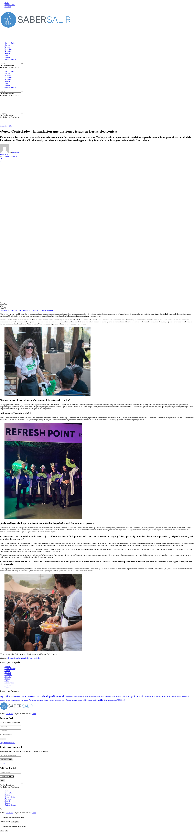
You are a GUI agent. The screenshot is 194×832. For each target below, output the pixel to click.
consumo (90, 696)
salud (46, 700)
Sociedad (7, 57)
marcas (179, 696)
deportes (100, 696)
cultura (95, 696)
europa (123, 696)
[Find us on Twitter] (1, 809)
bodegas (48, 696)
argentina (5, 696)
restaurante (40, 700)
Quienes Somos (10, 59)
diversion (10, 658)
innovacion (147, 696)
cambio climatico (71, 696)
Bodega (25, 696)
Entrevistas (8, 49)
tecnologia (58, 700)
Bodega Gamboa (36, 696)
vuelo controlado (35, 658)
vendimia (79, 700)
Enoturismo (107, 696)
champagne (80, 696)
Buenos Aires (60, 696)
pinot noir (20, 700)
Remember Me (8, 735)
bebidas (17, 696)
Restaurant (32, 700)
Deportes (7, 47)
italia (153, 696)
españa (113, 696)
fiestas (20, 658)
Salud (6, 55)
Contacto (7, 7)
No (17, 822)
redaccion (15, 152)
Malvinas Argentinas (169, 696)
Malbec (158, 696)
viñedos (121, 700)
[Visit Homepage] (36, 29)
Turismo (7, 687)
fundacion (25, 658)
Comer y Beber (9, 43)
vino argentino (92, 700)
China (86, 696)
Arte (12, 696)
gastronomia (137, 696)
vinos (101, 699)
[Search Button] (22, 63)
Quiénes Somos (10, 805)
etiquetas (118, 696)
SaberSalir (9, 714)
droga (16, 658)
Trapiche (68, 700)
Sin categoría (9, 683)
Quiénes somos (9, 5)
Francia (128, 696)
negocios (8, 700)
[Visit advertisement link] (41, 39)
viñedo (115, 700)
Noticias (7, 53)
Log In (2, 763)
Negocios (7, 51)
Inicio (6, 3)
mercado (2, 700)
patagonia (14, 700)
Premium (26, 700)
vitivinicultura (109, 700)
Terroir (63, 700)
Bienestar (7, 667)
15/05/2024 (4, 155)
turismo (74, 700)
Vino (85, 699)
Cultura (7, 45)
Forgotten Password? (7, 743)
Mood (34, 714)
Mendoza (185, 696)
